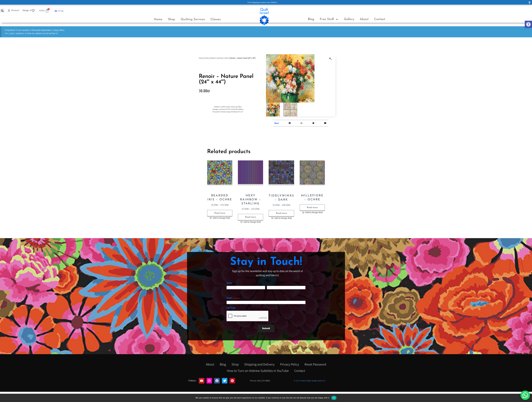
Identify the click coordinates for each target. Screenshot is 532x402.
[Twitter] (224, 380)
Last (268, 291)
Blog (311, 19)
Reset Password (315, 364)
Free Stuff (327, 19)
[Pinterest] (232, 380)
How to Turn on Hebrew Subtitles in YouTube (258, 370)
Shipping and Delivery (259, 364)
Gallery (349, 19)
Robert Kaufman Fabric (220, 58)
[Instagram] (209, 380)
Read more (219, 213)
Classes (215, 19)
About (364, 19)
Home (158, 19)
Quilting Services (193, 19)
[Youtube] (201, 380)
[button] (528, 24)
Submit (266, 328)
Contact (379, 19)
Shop (171, 19)
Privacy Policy (289, 364)
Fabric (207, 58)
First (228, 291)
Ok (334, 398)
